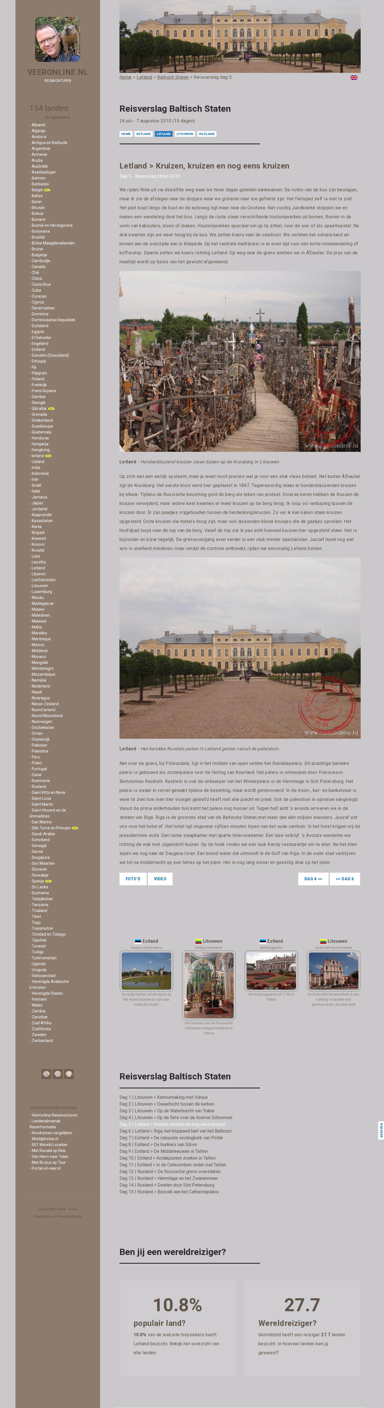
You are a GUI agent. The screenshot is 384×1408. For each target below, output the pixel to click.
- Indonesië (39, 473)
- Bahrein (38, 178)
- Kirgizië (37, 532)
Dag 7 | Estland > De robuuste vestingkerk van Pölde (171, 1137)
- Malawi (37, 609)
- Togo (35, 922)
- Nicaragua (40, 698)
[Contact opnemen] (46, 1074)
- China (36, 278)
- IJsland (37, 461)
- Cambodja (40, 261)
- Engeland (39, 343)
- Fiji (33, 367)
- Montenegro (42, 668)
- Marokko (38, 633)
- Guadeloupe (41, 426)
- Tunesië (38, 946)
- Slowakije (39, 875)
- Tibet (35, 916)
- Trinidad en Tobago (48, 934)
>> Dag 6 (345, 879)
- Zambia (38, 1011)
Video (160, 879)
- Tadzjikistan (41, 899)
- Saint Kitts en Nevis (47, 792)
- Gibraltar (38, 408)
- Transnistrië (41, 928)
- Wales (36, 1005)
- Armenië (38, 154)
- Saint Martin (41, 804)
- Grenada (38, 414)
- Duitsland (39, 326)
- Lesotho (38, 562)
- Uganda (38, 964)
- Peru (35, 757)
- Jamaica (38, 497)
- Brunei (36, 249)
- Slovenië (38, 869)
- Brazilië (37, 237)
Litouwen (185, 134)
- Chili (34, 272)
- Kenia (36, 526)
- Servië (36, 851)
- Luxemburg (41, 591)
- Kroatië (37, 550)
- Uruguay (38, 969)
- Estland (37, 349)
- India (35, 467)
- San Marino (41, 822)
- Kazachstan (41, 520)
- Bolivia (36, 213)
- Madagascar (42, 603)
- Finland (37, 379)
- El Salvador (40, 337)
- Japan (36, 503)
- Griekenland (41, 420)
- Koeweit (38, 538)
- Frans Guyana (43, 391)
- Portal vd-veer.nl (45, 1168)
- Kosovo (37, 544)
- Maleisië (38, 621)
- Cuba (35, 290)
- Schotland (40, 839)
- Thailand (38, 910)
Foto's (133, 879)
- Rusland (38, 786)
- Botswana (40, 231)
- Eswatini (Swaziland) (49, 355)
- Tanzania (39, 904)
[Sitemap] (58, 1074)
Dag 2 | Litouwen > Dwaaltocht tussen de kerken (166, 1104)
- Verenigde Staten (46, 993)
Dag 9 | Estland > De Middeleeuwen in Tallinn (163, 1151)
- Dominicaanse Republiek (52, 320)
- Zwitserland (41, 1040)
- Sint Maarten (42, 863)
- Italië (35, 491)
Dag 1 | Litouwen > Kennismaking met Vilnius (163, 1097)
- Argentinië (40, 148)
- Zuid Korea (40, 1029)
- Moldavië (39, 650)
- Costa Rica (40, 284)
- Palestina (39, 751)
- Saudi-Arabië (42, 834)
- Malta (36, 627)
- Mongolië (39, 662)
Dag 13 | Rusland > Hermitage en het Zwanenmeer (168, 1178)
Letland (164, 134)
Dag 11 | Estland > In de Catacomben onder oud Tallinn (172, 1164)
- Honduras (39, 438)
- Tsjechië (38, 940)
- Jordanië (39, 509)
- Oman (36, 733)
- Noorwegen (41, 721)
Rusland (207, 134)
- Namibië (38, 680)
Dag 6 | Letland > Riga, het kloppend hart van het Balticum (175, 1131)
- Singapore (40, 857)
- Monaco (38, 656)
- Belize (36, 196)
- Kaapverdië (41, 515)
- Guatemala (40, 432)
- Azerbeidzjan (43, 172)
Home (126, 134)
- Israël (35, 485)
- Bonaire (38, 219)
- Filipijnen (38, 373)
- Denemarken (42, 308)
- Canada (38, 266)
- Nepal (36, 692)
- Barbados (39, 184)
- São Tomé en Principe (50, 828)
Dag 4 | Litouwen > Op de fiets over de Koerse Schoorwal (175, 1117)
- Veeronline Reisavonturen (54, 1115)
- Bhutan (37, 207)
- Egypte (37, 331)
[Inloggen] (69, 1074)
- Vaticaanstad (42, 975)
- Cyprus (37, 302)
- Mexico (37, 645)
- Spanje (37, 881)
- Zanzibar (39, 1017)
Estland (143, 134)
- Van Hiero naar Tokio (49, 1156)
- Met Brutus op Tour (48, 1162)
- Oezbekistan (42, 727)
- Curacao (38, 296)
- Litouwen (39, 585)
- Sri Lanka (39, 887)
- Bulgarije (38, 255)
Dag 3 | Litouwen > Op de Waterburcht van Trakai (166, 1110)
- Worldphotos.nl (44, 1139)
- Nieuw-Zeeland (44, 704)
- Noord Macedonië (46, 715)
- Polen (36, 763)
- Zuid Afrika (40, 1023)
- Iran (34, 479)
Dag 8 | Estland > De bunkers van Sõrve (158, 1144)
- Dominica (39, 314)
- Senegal (38, 845)
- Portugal (38, 769)
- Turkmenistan (43, 958)
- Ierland (37, 455)
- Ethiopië (38, 361)
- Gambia (38, 396)
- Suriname (39, 893)
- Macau (37, 597)
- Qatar (36, 775)
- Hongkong (40, 450)
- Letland (37, 568)
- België (36, 190)
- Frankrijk (38, 385)
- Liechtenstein (43, 580)
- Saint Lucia (40, 798)
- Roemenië (40, 780)
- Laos (35, 556)
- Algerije (37, 131)
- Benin (36, 201)
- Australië (39, 166)
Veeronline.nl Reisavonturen (57, 1216)
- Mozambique (42, 674)
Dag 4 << (313, 879)
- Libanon (38, 574)
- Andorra (38, 136)
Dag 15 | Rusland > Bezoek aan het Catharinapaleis (169, 1191)
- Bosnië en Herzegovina (51, 225)
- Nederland (40, 686)
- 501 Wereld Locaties (48, 1144)
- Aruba (36, 160)
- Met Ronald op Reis (48, 1150)
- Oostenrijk (40, 739)
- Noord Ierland (42, 710)
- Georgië (38, 402)
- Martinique (40, 639)
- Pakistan (38, 745)
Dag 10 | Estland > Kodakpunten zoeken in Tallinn (167, 1158)
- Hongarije (39, 444)
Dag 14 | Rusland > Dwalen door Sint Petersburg (166, 1185)
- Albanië (37, 125)
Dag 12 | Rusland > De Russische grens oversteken (170, 1171)
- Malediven (40, 615)
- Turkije (37, 952)
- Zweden (38, 1034)
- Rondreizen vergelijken (51, 1133)
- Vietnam (38, 999)
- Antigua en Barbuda (48, 142)
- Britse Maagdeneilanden (52, 243)
